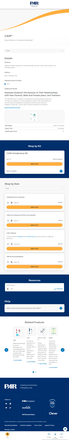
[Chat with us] (65, 429)
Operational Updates (11, 425)
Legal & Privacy (49, 425)
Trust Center (38, 425)
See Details (18, 360)
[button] (35, 170)
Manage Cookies (10, 429)
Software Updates (25, 425)
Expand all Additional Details (12, 107)
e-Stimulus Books (30, 236)
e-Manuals (20, 236)
